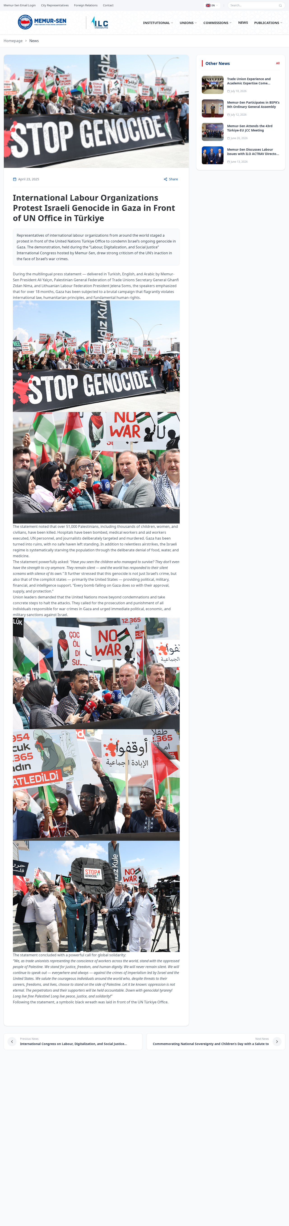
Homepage (13, 40)
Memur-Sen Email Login (20, 5)
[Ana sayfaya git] (43, 23)
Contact (108, 5)
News (34, 40)
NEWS (243, 22)
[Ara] (280, 5)
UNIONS (186, 22)
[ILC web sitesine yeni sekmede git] (99, 22)
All (278, 63)
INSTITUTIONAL (156, 22)
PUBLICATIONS (266, 22)
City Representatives (55, 5)
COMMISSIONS (215, 22)
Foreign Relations (86, 5)
